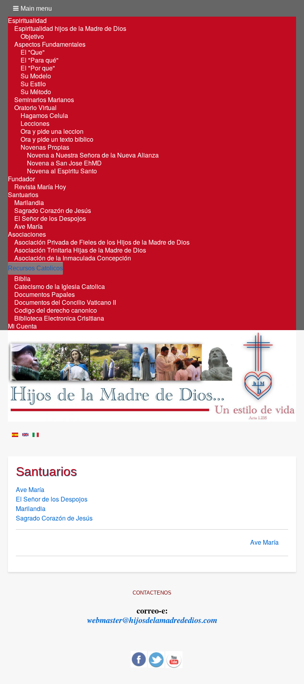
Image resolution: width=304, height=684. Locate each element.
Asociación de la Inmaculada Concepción (72, 258)
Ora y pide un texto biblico (57, 139)
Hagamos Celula (44, 116)
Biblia (22, 279)
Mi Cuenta (22, 326)
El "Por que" (38, 68)
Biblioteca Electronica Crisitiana (59, 318)
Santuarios (23, 195)
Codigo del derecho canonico (55, 310)
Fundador (21, 179)
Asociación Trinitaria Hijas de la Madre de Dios (80, 250)
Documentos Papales (44, 294)
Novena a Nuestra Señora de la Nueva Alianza (93, 155)
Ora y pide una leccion (52, 131)
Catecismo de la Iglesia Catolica (59, 287)
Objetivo (32, 36)
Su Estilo (33, 84)
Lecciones (35, 123)
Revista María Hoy (40, 187)
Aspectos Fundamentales (50, 44)
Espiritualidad (27, 21)
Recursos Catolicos (35, 268)
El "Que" (33, 52)
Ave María (28, 226)
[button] (33, 8)
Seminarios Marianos (44, 100)
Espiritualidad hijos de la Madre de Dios (70, 28)
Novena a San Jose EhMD (64, 163)
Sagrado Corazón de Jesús (52, 211)
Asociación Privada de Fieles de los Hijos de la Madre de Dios (102, 242)
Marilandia (29, 203)
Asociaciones (27, 234)
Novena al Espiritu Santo (62, 171)
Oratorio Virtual (35, 108)
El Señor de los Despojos (50, 218)
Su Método (36, 92)
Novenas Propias (45, 147)
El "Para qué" (40, 60)
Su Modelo (36, 76)
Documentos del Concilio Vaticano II (65, 302)
